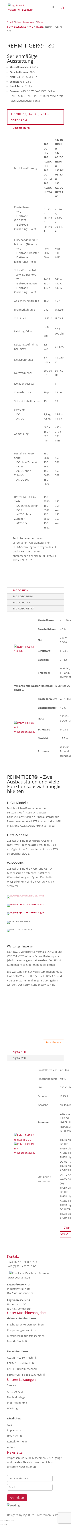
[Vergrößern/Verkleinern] (1, 1520)
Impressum (14, 1430)
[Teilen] (8, 1520)
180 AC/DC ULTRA (23, 608)
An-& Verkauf (15, 1391)
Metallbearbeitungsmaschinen (26, 1336)
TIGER (39, 26)
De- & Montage (16, 1397)
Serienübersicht (54, 1042)
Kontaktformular (17, 1441)
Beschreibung (21, 127)
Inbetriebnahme (17, 1402)
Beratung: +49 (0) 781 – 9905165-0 (30, 116)
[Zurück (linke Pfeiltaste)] (1, 1524)
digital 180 (19, 1052)
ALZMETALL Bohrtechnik (21, 1357)
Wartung (12, 1408)
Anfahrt (11, 1447)
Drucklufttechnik (17, 1341)
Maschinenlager (25, 22)
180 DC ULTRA (21, 602)
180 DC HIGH (21, 590)
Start (10, 22)
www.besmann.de (19, 1277)
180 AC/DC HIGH (23, 596)
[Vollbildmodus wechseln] (5, 1520)
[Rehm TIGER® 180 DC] (24, 651)
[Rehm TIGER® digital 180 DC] (24, 1139)
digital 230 (19, 1058)
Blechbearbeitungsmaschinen (25, 1324)
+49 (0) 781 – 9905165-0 (22, 1262)
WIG (30, 26)
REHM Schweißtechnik (20, 1363)
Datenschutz (14, 1436)
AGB (9, 1424)
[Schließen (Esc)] (12, 1520)
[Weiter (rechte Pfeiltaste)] (5, 1524)
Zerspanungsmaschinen (22, 1330)
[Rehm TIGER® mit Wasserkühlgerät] (24, 731)
